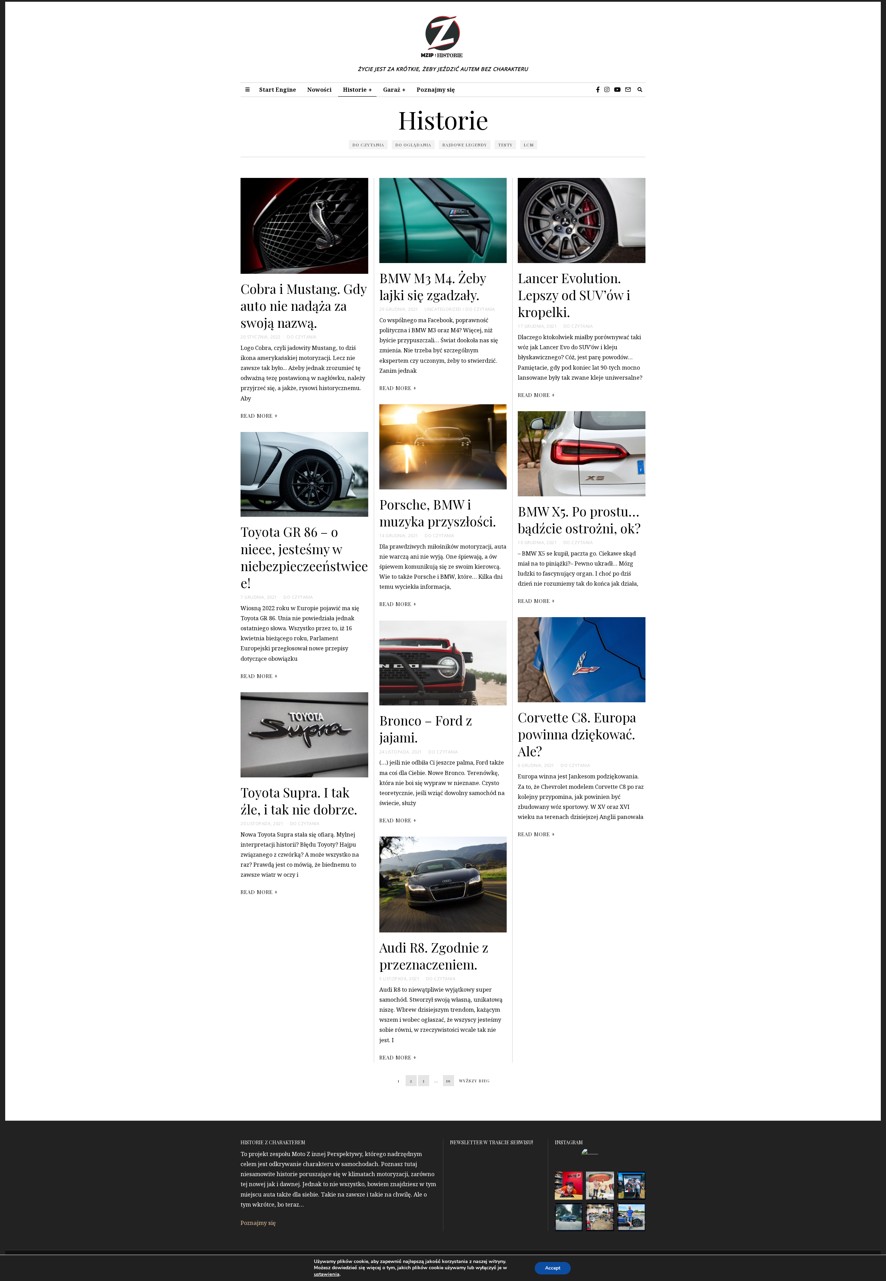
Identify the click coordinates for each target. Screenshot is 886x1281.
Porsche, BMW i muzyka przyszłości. (437, 512)
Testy (505, 144)
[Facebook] (598, 89)
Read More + (259, 415)
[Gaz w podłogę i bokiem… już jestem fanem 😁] (631, 1217)
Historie (355, 89)
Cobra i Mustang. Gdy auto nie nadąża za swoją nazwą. (304, 305)
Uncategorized (443, 309)
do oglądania (413, 144)
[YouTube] (617, 89)
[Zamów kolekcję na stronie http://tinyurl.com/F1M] (569, 1186)
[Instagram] (607, 89)
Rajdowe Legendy (464, 144)
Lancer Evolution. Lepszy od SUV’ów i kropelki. (574, 294)
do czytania (368, 144)
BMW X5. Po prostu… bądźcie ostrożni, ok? (579, 519)
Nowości (319, 89)
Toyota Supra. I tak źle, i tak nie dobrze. (299, 800)
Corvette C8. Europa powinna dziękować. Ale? (577, 733)
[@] (600, 1156)
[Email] (628, 89)
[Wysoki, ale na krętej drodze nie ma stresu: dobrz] (569, 1217)
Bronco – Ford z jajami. (425, 728)
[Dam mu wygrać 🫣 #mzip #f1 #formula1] (631, 1186)
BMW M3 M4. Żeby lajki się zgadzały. (432, 286)
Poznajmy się (436, 89)
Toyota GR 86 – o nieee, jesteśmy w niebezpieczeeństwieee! (304, 557)
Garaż (391, 89)
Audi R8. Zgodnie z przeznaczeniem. (433, 955)
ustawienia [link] (327, 1274)
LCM (529, 144)
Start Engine (277, 89)
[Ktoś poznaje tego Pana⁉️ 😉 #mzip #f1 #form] (600, 1186)
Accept (552, 1268)
